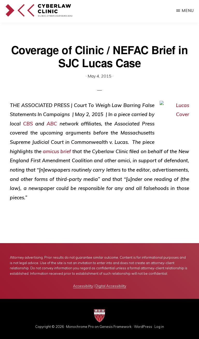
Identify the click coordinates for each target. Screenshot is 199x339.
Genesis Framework (116, 326)
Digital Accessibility (110, 286)
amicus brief (57, 151)
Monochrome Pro (80, 326)
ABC (52, 124)
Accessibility (83, 286)
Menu (188, 10)
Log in (159, 326)
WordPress (143, 326)
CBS (28, 124)
